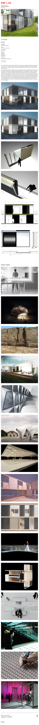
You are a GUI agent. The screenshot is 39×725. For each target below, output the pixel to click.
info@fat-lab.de (3, 717)
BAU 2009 (3, 61)
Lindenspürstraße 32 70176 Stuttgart (6, 716)
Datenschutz (3, 722)
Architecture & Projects (4, 5)
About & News (3, 7)
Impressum (2, 721)
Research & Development (5, 6)
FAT (6, 3)
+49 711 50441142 (8, 717)
